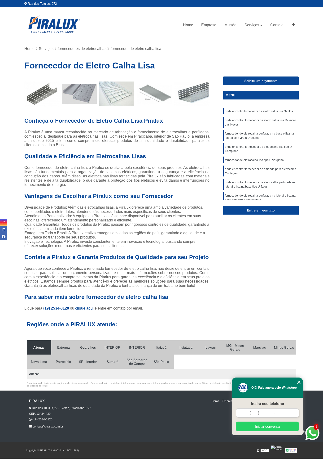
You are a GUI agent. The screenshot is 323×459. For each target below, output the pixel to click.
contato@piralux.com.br (47, 426)
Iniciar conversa (267, 426)
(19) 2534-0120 (56, 308)
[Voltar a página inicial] (53, 25)
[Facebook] (3, 236)
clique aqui (84, 308)
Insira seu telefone (267, 404)
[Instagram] (3, 222)
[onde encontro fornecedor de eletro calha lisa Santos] (42, 94)
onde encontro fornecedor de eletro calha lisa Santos (259, 111)
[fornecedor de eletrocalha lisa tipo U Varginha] (192, 94)
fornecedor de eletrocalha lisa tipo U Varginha (254, 160)
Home (188, 25)
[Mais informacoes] (293, 25)
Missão (230, 25)
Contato (277, 25)
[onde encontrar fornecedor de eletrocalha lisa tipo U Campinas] (154, 94)
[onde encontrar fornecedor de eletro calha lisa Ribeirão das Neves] (79, 94)
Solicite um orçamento (261, 81)
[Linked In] (3, 229)
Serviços (251, 25)
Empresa (208, 25)
